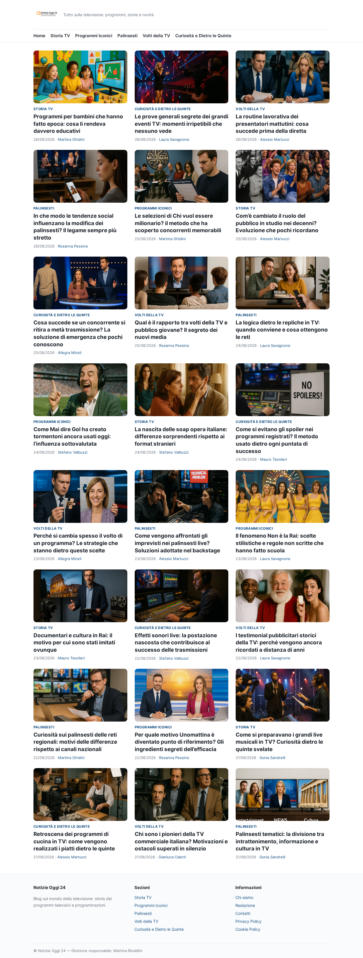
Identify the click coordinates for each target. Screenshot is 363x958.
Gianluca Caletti (172, 857)
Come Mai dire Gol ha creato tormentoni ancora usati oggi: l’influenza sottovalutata (72, 436)
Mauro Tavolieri (273, 459)
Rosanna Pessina (73, 246)
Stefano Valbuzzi (72, 452)
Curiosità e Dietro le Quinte (203, 35)
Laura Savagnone (174, 139)
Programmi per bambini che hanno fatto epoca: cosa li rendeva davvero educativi (78, 123)
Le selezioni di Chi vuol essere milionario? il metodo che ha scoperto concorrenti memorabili (178, 223)
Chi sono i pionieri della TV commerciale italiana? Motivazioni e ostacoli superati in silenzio (181, 841)
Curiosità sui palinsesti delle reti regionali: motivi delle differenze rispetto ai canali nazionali (75, 741)
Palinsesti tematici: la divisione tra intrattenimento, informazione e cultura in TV (280, 841)
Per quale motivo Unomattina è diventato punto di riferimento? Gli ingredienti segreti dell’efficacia (179, 741)
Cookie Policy (247, 929)
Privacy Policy (248, 921)
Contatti (242, 913)
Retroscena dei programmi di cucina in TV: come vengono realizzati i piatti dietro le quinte (74, 841)
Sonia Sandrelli (272, 757)
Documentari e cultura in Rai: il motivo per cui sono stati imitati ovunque (74, 642)
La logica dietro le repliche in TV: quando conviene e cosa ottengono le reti (282, 329)
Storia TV (60, 35)
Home (39, 35)
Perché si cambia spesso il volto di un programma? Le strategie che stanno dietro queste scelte (78, 543)
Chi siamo (244, 897)
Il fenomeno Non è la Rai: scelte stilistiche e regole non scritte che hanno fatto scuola (280, 543)
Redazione (245, 905)
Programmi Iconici (93, 35)
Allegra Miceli (69, 352)
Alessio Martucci (274, 139)
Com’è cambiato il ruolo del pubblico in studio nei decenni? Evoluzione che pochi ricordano (277, 223)
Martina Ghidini (71, 139)
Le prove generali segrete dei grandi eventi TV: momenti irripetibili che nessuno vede (181, 123)
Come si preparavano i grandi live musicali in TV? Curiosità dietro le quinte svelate (279, 741)
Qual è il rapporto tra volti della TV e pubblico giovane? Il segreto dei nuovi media (181, 329)
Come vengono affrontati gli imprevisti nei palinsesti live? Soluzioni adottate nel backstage (177, 543)
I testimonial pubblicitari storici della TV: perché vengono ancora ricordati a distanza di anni (279, 642)
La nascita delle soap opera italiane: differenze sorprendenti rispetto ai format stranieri (181, 436)
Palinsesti (127, 35)
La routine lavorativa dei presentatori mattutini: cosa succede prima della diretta (272, 123)
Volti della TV (156, 35)
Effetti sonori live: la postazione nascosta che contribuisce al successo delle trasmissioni (176, 642)
